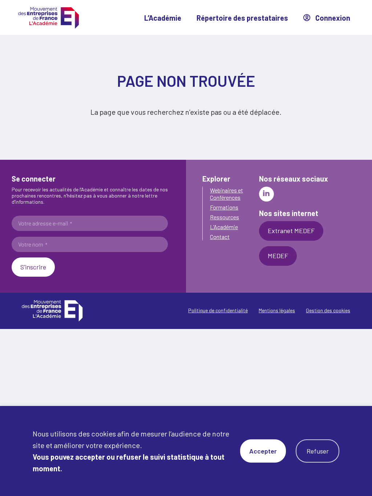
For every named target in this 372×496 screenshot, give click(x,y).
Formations (224, 207)
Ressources (224, 217)
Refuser (318, 451)
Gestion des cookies (328, 310)
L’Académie (162, 17)
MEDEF (278, 256)
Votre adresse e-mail (45, 223)
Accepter (263, 451)
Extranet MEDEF (291, 231)
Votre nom (32, 244)
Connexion (332, 17)
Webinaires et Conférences (226, 193)
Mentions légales (277, 310)
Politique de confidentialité (218, 310)
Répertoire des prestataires (242, 17)
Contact (220, 236)
